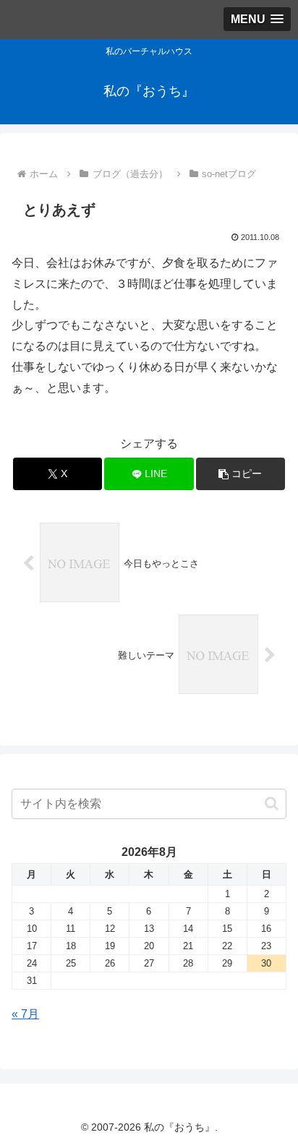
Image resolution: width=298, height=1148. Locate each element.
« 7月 (25, 1014)
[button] (241, 474)
